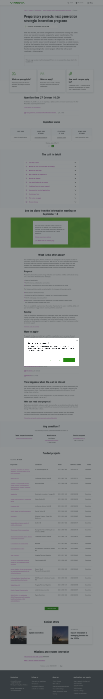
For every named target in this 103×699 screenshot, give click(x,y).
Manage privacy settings (53, 360)
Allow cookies (69, 360)
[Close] (77, 340)
